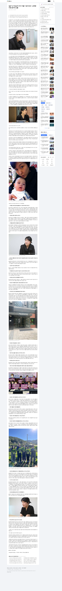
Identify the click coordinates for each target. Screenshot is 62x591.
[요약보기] (30, 12)
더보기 (47, 128)
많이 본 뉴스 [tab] (44, 135)
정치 (47, 161)
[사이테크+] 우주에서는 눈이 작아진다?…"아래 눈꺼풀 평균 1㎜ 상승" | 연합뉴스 (16, 561)
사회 (51, 159)
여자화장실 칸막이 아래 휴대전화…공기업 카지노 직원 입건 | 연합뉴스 (30, 557)
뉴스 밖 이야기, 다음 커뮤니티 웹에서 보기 (49, 4)
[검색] (54, 1)
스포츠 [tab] (53, 157)
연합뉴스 (10, 1)
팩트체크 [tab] (42, 111)
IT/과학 (47, 163)
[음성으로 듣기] (31, 12)
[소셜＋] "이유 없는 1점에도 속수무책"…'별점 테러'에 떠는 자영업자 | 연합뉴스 (30, 560)
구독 (49, 1)
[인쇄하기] (36, 12)
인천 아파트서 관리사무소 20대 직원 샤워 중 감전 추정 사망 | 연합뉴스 (16, 559)
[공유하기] (52, 1)
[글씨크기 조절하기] (35, 12)
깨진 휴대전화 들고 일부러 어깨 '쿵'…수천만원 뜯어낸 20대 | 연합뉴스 (16, 560)
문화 (43, 163)
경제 (43, 161)
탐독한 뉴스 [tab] (50, 135)
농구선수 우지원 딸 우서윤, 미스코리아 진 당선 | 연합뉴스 (16, 557)
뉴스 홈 (43, 159)
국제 (51, 161)
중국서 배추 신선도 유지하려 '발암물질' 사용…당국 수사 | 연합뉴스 (30, 561)
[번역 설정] (33, 12)
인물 (51, 163)
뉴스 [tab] (48, 157)
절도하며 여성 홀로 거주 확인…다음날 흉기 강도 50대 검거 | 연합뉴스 (30, 559)
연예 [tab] (50, 157)
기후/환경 (47, 159)
